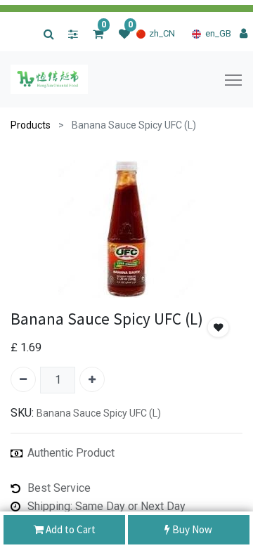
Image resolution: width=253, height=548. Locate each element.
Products (31, 125)
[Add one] (92, 379)
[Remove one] (23, 379)
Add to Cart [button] (70, 529)
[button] (218, 328)
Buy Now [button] (191, 529)
